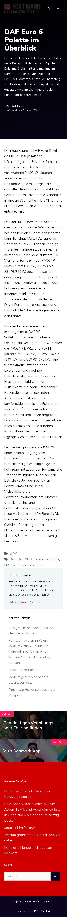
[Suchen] (55, 876)
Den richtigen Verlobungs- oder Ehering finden (29, 725)
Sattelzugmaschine (27, 565)
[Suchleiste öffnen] (48, 8)
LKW (13, 553)
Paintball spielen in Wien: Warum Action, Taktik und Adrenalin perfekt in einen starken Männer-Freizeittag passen (29, 651)
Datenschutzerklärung (40, 901)
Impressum (20, 901)
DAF (12, 559)
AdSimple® (44, 911)
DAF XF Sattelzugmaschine (38, 559)
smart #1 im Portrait (24, 670)
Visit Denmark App (22, 750)
